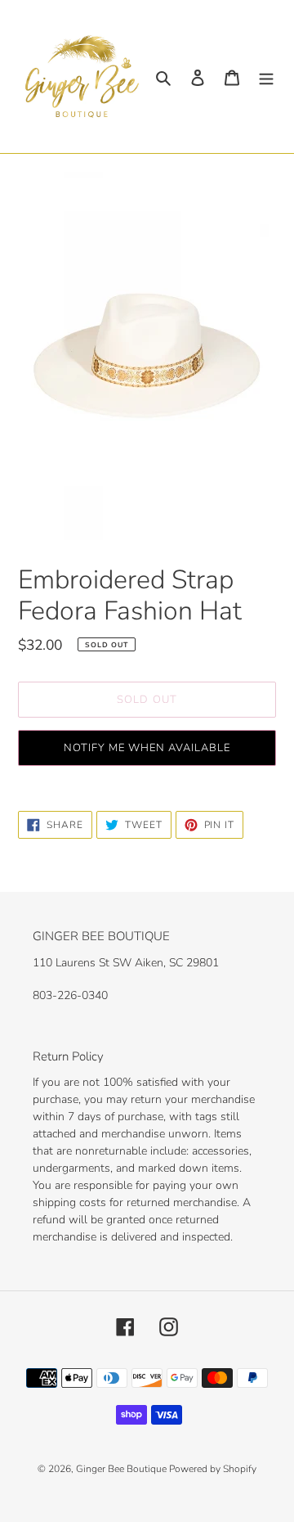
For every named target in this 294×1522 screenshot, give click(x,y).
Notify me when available (147, 748)
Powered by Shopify (212, 1468)
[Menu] (266, 76)
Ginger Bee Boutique (122, 1468)
